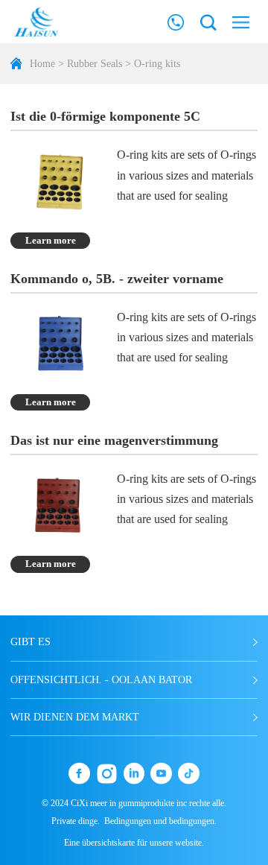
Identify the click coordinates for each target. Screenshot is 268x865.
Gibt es (30, 641)
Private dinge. (75, 821)
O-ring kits (157, 63)
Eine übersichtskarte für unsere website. (134, 842)
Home (42, 63)
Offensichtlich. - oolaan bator (101, 679)
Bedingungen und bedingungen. (160, 821)
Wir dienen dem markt (74, 717)
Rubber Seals (94, 63)
